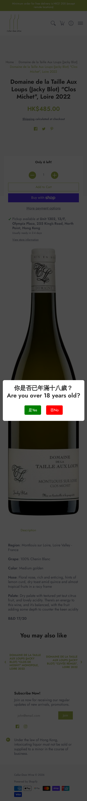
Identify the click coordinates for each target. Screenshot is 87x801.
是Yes (33, 410)
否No (54, 410)
